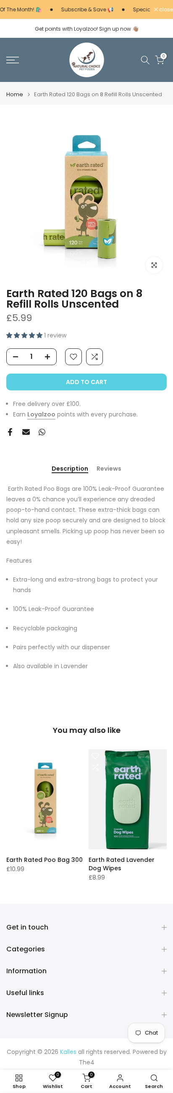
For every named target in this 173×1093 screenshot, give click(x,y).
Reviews (109, 469)
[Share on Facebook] (10, 432)
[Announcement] (81, 9)
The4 (86, 1063)
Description (70, 469)
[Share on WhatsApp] (42, 432)
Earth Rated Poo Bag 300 (44, 860)
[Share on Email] (26, 432)
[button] (25, 335)
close (165, 9)
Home (14, 94)
